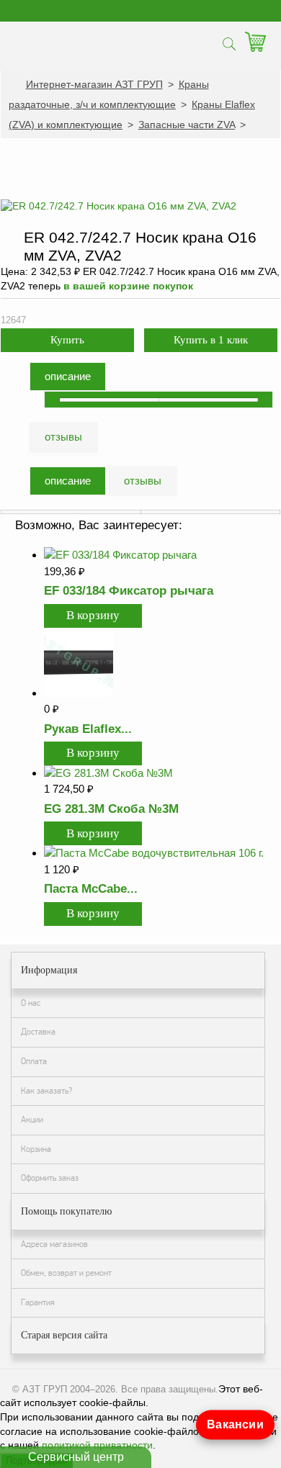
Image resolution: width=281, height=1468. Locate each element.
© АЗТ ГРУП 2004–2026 (63, 1389)
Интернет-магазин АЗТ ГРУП (94, 84)
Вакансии (236, 1424)
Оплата (34, 1061)
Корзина (36, 1149)
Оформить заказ (50, 1178)
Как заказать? (46, 1091)
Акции (32, 1119)
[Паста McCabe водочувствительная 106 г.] (154, 853)
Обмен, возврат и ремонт (66, 1273)
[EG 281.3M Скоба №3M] (108, 773)
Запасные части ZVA (186, 124)
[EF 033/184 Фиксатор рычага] (120, 555)
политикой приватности (97, 1445)
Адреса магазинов (54, 1244)
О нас (30, 1003)
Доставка (38, 1032)
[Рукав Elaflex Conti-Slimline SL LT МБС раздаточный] (78, 693)
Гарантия (38, 1302)
